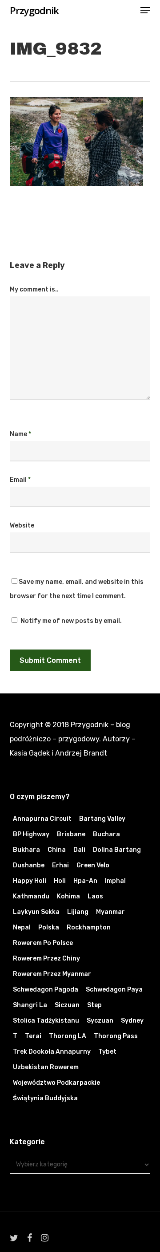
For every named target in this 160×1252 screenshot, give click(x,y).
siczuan (67, 1005)
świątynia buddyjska (45, 1098)
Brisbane (71, 834)
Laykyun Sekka (36, 912)
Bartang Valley (102, 819)
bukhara (26, 850)
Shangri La (30, 1005)
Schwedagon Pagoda (45, 989)
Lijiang (77, 912)
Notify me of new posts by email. (71, 621)
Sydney (132, 1020)
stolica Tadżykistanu (46, 1020)
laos (95, 896)
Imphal (115, 881)
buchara (106, 834)
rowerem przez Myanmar (52, 974)
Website (22, 525)
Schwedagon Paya (114, 989)
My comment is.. (34, 289)
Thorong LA (67, 1036)
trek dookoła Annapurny (52, 1051)
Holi (60, 881)
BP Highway (31, 834)
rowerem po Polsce (43, 943)
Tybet (107, 1051)
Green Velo (92, 865)
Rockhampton (89, 927)
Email (20, 480)
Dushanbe (28, 865)
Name (20, 434)
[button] (145, 10)
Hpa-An (85, 881)
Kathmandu (31, 896)
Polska (48, 927)
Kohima (68, 896)
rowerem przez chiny (46, 958)
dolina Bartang (117, 850)
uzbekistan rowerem (46, 1067)
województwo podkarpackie (56, 1083)
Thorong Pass (116, 1036)
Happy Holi (29, 881)
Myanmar (110, 912)
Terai (33, 1036)
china (57, 850)
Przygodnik (34, 10)
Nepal (22, 927)
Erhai (60, 865)
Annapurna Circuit (42, 819)
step (94, 1005)
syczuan (100, 1020)
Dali (79, 850)
